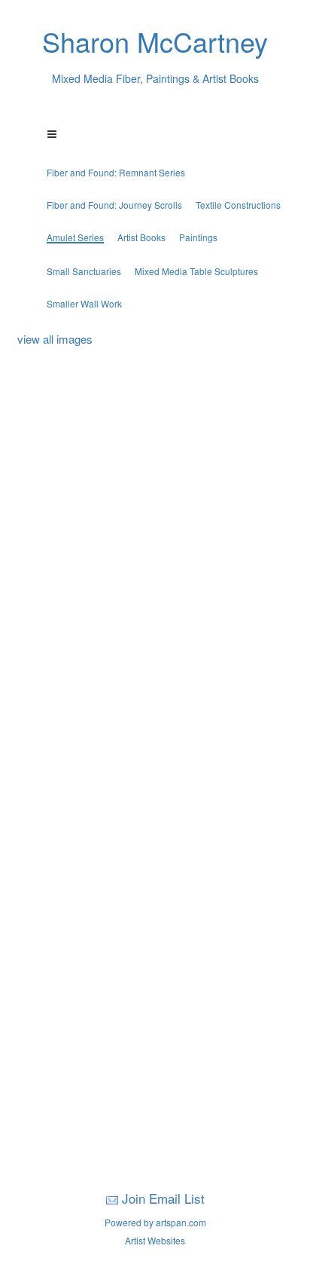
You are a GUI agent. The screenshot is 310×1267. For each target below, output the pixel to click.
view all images (55, 339)
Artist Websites (155, 1240)
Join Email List (163, 1198)
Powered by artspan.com (155, 1222)
